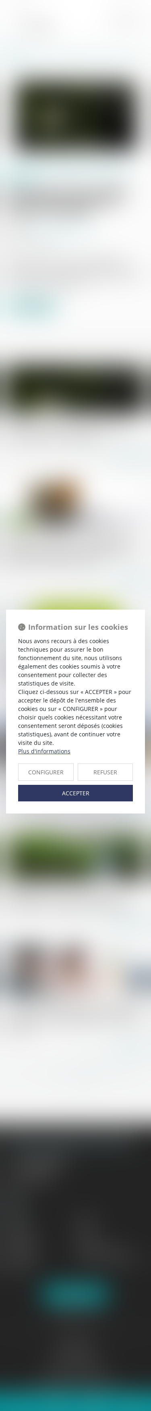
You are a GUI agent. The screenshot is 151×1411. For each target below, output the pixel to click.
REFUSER (105, 772)
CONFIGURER (46, 772)
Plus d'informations (44, 751)
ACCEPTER (75, 793)
